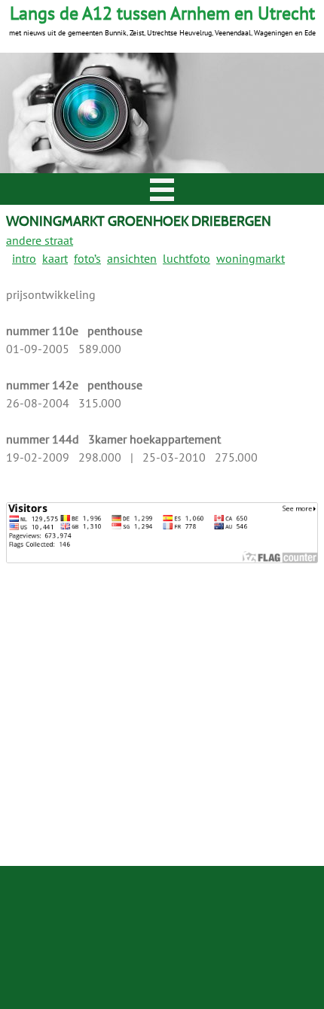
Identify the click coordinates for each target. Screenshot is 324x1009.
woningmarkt (250, 258)
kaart (55, 258)
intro (24, 258)
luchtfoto (186, 258)
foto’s (87, 258)
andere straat (39, 240)
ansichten (132, 258)
